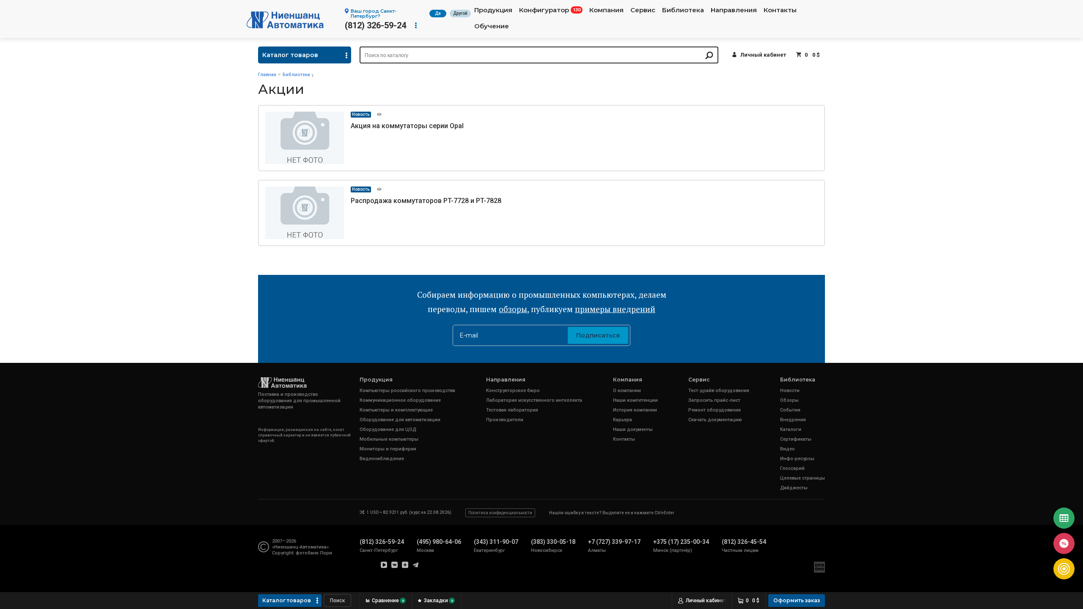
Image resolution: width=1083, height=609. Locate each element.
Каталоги (790, 429)
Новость (361, 114)
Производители (504, 419)
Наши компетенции (635, 400)
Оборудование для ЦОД (388, 429)
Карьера (622, 419)
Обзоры (789, 400)
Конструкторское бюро (513, 390)
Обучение (491, 26)
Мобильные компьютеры (389, 439)
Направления (734, 10)
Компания (606, 10)
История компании (635, 410)
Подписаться (598, 335)
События (790, 410)
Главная (267, 74)
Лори (326, 553)
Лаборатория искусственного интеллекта (534, 400)
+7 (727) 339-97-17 (614, 541)
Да (438, 13)
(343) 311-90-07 (496, 541)
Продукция (493, 10)
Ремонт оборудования (714, 410)
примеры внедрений (615, 309)
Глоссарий (792, 468)
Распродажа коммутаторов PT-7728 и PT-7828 (426, 201)
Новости (790, 390)
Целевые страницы (802, 478)
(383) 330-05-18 (553, 541)
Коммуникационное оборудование (400, 400)
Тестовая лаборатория (512, 410)
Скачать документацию (715, 419)
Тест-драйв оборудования (718, 390)
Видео (787, 449)
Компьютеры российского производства (407, 390)
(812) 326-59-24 (375, 25)
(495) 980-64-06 (439, 541)
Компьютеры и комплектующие (396, 410)
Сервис (642, 10)
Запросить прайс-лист (714, 400)
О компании (627, 390)
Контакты (780, 10)
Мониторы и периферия (388, 449)
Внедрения (793, 419)
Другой (460, 13)
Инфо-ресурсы (797, 458)
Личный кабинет (763, 55)
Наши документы (633, 429)
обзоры (513, 309)
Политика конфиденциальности (500, 512)
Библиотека (683, 10)
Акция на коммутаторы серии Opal (407, 126)
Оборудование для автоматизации (400, 419)
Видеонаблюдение (382, 458)
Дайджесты (794, 488)
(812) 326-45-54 (744, 541)
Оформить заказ (796, 600)
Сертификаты (795, 439)
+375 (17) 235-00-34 (681, 541)
